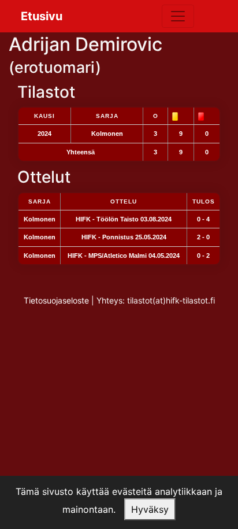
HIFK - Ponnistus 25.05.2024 (123, 237)
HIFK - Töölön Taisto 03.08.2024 (124, 219)
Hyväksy (150, 509)
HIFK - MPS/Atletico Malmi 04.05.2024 (124, 255)
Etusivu (41, 16)
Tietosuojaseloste (56, 300)
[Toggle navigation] (178, 16)
